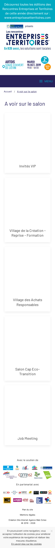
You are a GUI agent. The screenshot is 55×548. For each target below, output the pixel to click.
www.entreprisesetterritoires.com (27, 17)
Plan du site (27, 509)
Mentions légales (27, 515)
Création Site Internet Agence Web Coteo (27, 520)
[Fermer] (52, 531)
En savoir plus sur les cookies (26, 544)
